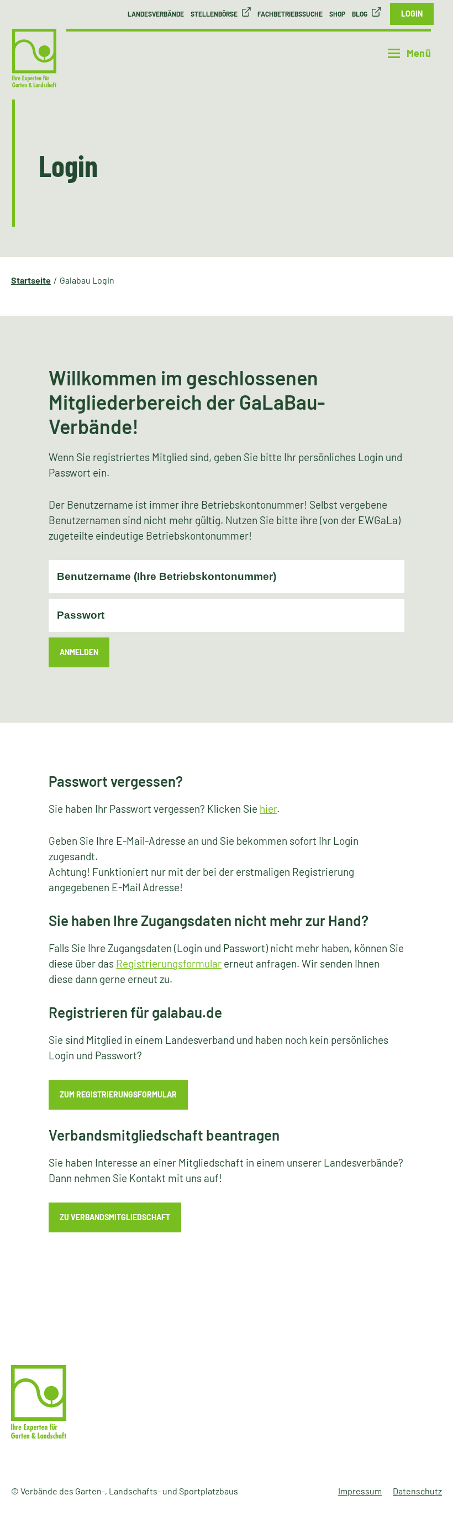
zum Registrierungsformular (118, 1094)
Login (412, 13)
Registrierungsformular (169, 963)
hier (268, 808)
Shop (337, 14)
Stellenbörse (214, 14)
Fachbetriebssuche (290, 14)
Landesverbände (156, 14)
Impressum (360, 1491)
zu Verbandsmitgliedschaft (115, 1217)
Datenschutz (417, 1491)
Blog (359, 14)
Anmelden (79, 652)
